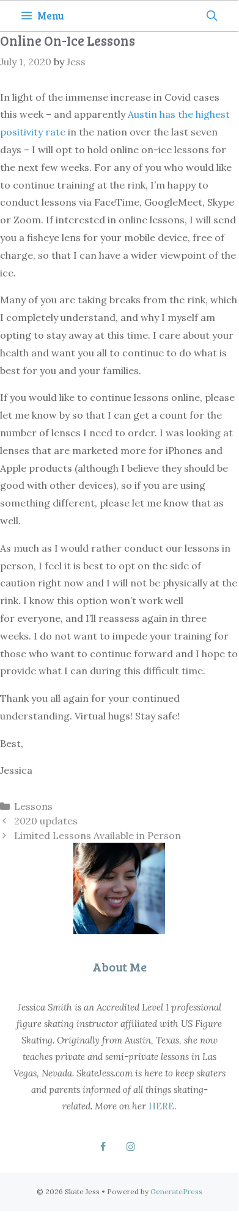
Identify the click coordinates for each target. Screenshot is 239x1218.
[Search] (211, 16)
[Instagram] (130, 1147)
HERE (161, 1106)
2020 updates (46, 821)
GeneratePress (176, 1191)
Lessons (33, 806)
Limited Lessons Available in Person (97, 835)
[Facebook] (103, 1147)
